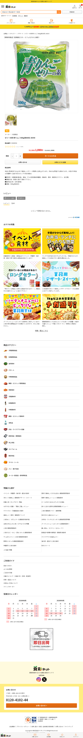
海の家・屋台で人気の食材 (50, 541)
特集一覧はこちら (41, 330)
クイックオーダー (9, 587)
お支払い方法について (11, 583)
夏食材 (26, 15)
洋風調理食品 (13, 350)
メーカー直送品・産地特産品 (18, 475)
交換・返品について (10, 580)
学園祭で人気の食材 (10, 546)
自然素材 (11, 364)
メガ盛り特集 (8, 550)
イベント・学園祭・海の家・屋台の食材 (16, 493)
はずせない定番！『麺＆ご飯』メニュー (16, 506)
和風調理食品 (13, 357)
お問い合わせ (23, 162)
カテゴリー (13, 34)
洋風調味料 (12, 396)
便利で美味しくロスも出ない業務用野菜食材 (56, 493)
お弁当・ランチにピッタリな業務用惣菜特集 (56, 519)
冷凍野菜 (14, 15)
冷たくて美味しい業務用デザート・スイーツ (18, 498)
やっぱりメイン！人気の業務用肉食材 (16, 537)
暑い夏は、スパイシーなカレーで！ (53, 528)
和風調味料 (12, 403)
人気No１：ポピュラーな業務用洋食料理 (17, 519)
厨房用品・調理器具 (15, 436)
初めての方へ (8, 566)
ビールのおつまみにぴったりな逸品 (53, 502)
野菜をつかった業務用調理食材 (13, 541)
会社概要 (12, 726)
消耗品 (11, 423)
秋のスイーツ (46, 546)
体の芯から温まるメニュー (50, 515)
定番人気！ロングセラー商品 (13, 502)
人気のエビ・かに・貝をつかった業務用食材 (18, 532)
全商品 (5, 34)
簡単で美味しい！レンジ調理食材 (52, 498)
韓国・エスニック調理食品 (17, 383)
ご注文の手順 (8, 573)
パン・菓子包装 (14, 469)
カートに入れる (50, 156)
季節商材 (11, 390)
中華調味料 (12, 410)
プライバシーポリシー (23, 726)
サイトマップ (69, 726)
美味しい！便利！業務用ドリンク (14, 515)
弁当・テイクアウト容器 (16, 429)
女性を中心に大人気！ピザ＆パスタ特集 (16, 524)
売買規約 (51, 726)
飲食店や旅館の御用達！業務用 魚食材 (54, 532)
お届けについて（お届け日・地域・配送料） (18, 576)
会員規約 (45, 726)
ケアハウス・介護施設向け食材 (13, 511)
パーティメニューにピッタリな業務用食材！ (56, 524)
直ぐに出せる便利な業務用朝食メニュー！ (55, 506)
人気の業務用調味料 (10, 528)
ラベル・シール (14, 462)
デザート (20, 15)
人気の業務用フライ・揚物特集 (51, 511)
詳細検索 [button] (72, 12)
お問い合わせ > (41, 705)
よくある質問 (8, 569)
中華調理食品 (13, 377)
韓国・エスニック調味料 (16, 416)
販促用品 (11, 456)
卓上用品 (11, 443)
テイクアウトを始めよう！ (50, 537)
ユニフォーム (13, 449)
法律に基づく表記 (36, 726)
